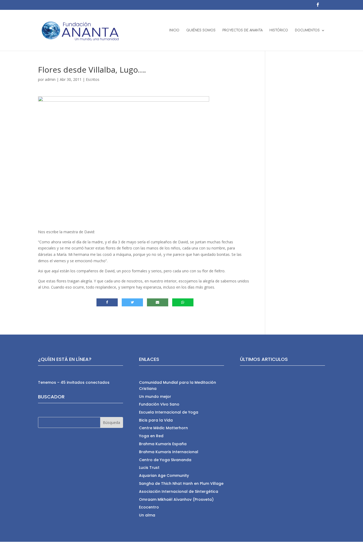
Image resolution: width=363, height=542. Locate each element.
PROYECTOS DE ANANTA (242, 30)
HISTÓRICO (278, 30)
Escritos (92, 79)
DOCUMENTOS (307, 30)
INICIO (174, 30)
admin (50, 79)
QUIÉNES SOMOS (201, 30)
